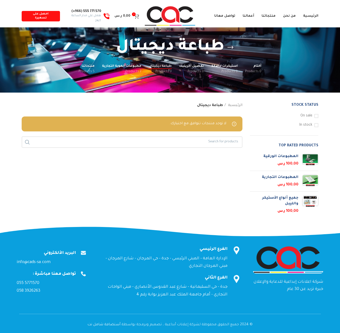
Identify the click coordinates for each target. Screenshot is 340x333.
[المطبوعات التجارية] (310, 181)
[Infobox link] (87, 16)
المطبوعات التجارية (280, 177)
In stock (305, 125)
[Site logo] (170, 17)
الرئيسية (234, 106)
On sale (306, 116)
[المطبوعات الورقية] (310, 160)
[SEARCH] (27, 142)
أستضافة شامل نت (103, 325)
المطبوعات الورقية (280, 157)
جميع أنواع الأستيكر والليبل (280, 201)
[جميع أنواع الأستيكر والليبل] (310, 204)
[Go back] (230, 48)
